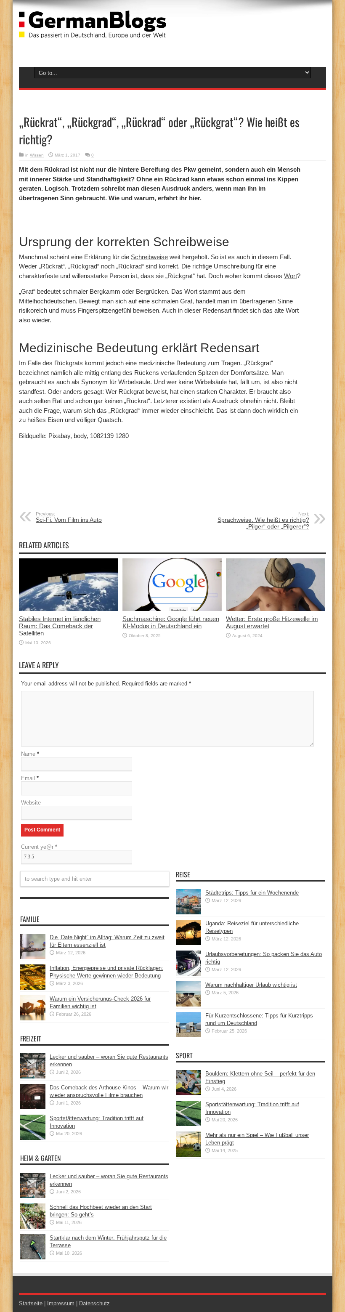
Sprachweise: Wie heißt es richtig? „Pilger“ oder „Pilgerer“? (263, 520)
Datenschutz (94, 1303)
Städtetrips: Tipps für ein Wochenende (252, 893)
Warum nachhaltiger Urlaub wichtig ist (251, 985)
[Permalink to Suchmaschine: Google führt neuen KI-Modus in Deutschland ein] (172, 609)
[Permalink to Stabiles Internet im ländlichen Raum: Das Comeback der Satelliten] (68, 609)
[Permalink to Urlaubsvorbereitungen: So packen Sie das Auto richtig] (188, 974)
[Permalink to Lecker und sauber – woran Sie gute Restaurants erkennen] (32, 1076)
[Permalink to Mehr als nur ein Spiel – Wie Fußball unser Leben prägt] (188, 1155)
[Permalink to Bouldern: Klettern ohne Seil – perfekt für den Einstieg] (188, 1093)
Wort (290, 275)
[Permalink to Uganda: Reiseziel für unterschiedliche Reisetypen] (188, 943)
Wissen (37, 155)
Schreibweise (149, 256)
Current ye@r (39, 847)
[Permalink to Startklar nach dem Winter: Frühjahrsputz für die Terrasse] (32, 1257)
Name (28, 754)
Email (28, 778)
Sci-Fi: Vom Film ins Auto (69, 517)
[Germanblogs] (92, 32)
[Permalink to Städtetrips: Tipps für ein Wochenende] (188, 912)
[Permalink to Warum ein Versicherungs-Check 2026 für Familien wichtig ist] (32, 1018)
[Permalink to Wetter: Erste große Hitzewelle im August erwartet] (275, 609)
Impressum (60, 1303)
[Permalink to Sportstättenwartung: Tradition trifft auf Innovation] (32, 1138)
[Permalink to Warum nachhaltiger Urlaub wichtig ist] (188, 1004)
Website (31, 802)
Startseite (30, 1303)
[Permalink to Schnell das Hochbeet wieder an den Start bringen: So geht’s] (32, 1227)
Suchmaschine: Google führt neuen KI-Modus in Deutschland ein (170, 622)
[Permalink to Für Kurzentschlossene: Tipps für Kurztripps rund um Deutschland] (188, 1035)
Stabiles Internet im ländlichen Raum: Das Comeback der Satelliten (60, 626)
